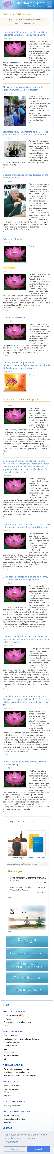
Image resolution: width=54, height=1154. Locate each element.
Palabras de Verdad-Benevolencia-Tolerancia (22, 1039)
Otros (6, 1025)
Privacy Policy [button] (11, 1142)
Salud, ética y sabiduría (24, 24)
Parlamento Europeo (12, 1085)
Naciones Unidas (11, 1089)
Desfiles (7, 1049)
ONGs (6, 1092)
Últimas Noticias (11, 1035)
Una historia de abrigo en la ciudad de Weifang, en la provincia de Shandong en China (25, 578)
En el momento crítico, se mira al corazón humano (28, 888)
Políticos (7, 1095)
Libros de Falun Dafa (36, 857)
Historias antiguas (11, 1115)
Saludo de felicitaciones (14, 239)
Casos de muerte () (14, 1015)
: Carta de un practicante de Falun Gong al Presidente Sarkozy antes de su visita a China (26, 33)
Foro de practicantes (12, 1105)
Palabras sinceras (32, 19)
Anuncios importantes (13, 1042)
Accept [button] (38, 1149)
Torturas (7, 1019)
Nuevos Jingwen (15, 871)
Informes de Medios (12, 1055)
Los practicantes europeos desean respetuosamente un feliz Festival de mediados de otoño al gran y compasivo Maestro (26, 365)
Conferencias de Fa (11, 1045)
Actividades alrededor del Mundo (18, 1069)
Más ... (5, 79)
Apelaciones (9, 1052)
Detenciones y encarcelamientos (17, 1022)
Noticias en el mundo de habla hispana (20, 1075)
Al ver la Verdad (15, 19)
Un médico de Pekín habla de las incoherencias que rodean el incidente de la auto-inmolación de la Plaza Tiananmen (26, 639)
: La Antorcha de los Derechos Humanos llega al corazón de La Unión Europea (25, 133)
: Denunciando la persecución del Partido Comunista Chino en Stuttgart (23, 88)
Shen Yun (7, 1122)
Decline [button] (14, 1149)
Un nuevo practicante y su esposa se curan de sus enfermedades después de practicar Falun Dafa (26, 525)
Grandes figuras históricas (14, 1119)
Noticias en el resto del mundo (16, 1072)
